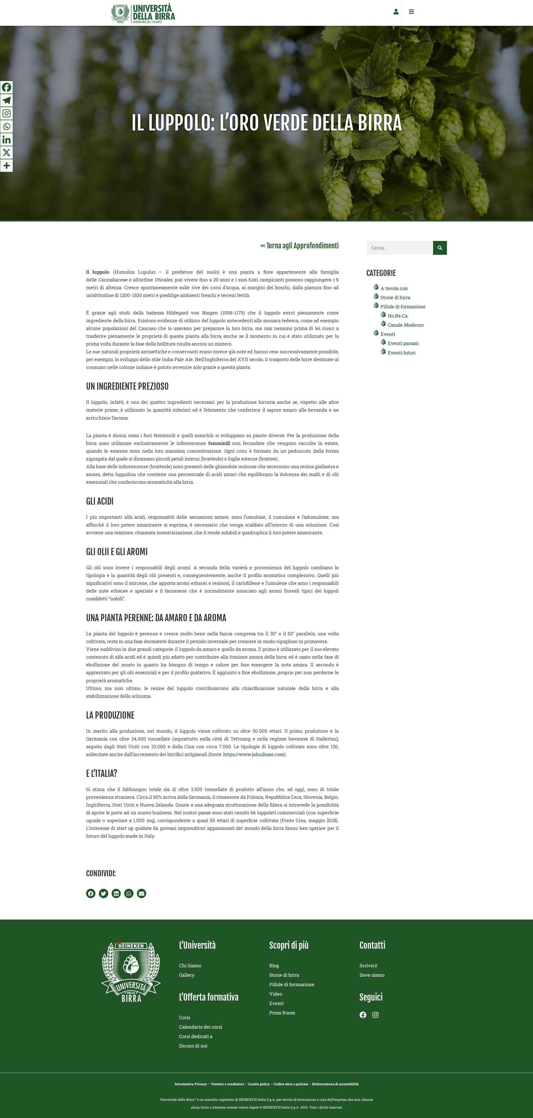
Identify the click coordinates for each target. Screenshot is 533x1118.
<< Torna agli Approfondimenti (299, 245)
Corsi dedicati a (195, 1036)
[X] (6, 152)
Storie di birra (395, 297)
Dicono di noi (193, 1046)
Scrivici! (368, 965)
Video (275, 994)
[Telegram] (6, 100)
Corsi (184, 1017)
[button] (90, 893)
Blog (274, 965)
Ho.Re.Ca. (398, 316)
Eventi (388, 334)
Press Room (282, 1012)
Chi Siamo (190, 965)
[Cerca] (440, 248)
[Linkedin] (6, 139)
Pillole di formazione (403, 306)
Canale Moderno (406, 325)
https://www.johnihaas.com (253, 754)
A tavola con (394, 288)
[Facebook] (6, 87)
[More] (6, 165)
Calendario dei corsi (200, 1027)
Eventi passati (403, 343)
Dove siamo (371, 975)
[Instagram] (6, 113)
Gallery (187, 975)
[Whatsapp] (6, 126)
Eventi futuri (402, 352)
